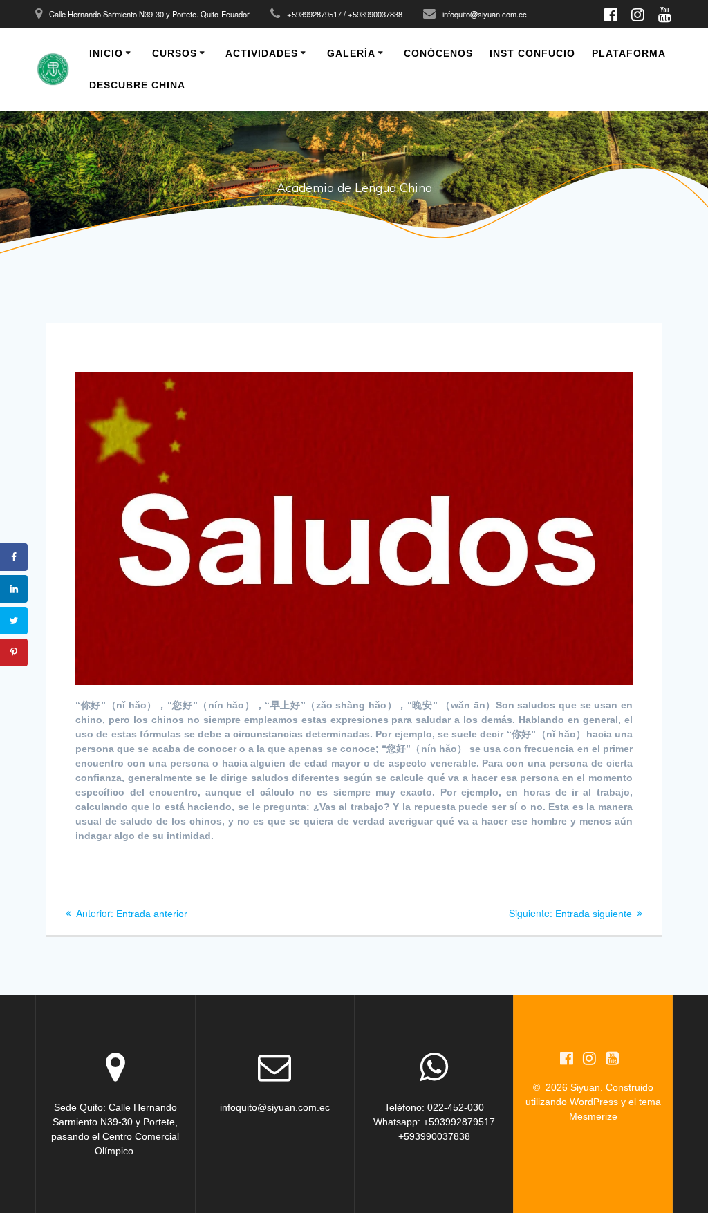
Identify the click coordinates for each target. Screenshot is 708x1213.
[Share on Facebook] (14, 557)
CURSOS (174, 53)
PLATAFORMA (629, 53)
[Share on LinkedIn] (14, 589)
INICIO (106, 53)
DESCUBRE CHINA (137, 85)
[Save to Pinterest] (14, 652)
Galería (351, 53)
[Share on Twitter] (14, 620)
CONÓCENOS (438, 53)
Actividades (261, 53)
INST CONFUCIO (532, 53)
